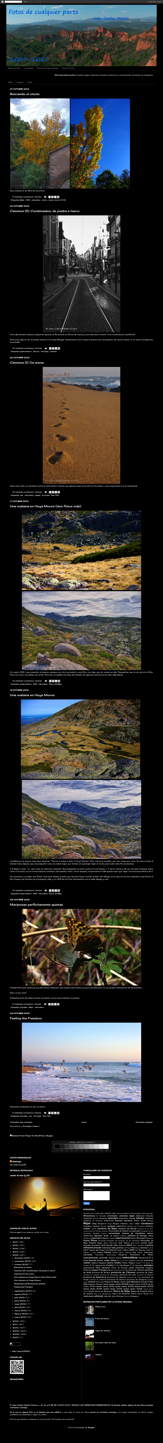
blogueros (103, 1224)
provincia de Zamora (117, 1279)
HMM (129, 1245)
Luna (148, 1250)
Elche (150, 1236)
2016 (16, 1245)
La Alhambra (143, 1248)
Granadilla (96, 1245)
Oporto (36, 351)
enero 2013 (20, 1317)
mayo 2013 (20, 1304)
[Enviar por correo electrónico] (49, 197)
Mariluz (141, 1252)
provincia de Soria (134, 1277)
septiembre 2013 (23, 1291)
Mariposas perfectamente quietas (36, 904)
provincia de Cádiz (145, 1272)
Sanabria (145, 1282)
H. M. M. (53, 1405)
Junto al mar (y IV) (20, 1175)
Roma (117, 1282)
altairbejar (16, 1161)
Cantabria (88, 1226)
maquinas (129, 1252)
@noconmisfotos (123, 1213)
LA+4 (151, 1248)
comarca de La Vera (145, 1229)
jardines (120, 1248)
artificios (87, 1221)
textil (151, 1294)
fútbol (106, 1243)
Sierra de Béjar (55, 684)
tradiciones (88, 1296)
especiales (96, 1238)
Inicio (84, 1122)
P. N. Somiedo (137, 1265)
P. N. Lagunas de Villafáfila (102, 1265)
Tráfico (98, 1355)
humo (135, 1245)
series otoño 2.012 (125, 1286)
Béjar (22, 200)
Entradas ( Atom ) (31, 1126)
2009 (16, 1331)
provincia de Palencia (145, 1275)
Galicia (127, 1243)
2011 (15, 1324)
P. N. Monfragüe (122, 1265)
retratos (92, 1282)
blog (95, 1223)
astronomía (109, 1221)
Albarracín (141, 1216)
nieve (113, 1260)
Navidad (93, 1260)
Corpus (97, 1233)
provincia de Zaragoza (137, 1279)
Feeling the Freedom (26, 1018)
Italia (113, 1248)
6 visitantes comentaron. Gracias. (27, 1113)
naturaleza (36, 200)
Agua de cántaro (102, 1331)
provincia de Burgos (101, 1272)
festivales (149, 1238)
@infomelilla (100, 1213)
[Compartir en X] (55, 197)
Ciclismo (149, 1226)
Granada (87, 1245)
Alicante (149, 1216)
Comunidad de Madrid (119, 1231)
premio (110, 1270)
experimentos (26, 351)
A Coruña (102, 1216)
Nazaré (100, 1260)
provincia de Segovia (117, 1277)
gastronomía (136, 1243)
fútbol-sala (113, 1243)
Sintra (134, 1294)
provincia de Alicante (135, 1270)
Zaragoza (134, 1296)
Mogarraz (124, 1255)
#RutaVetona (90, 1216)
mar (22, 495)
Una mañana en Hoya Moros (32, 695)
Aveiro (137, 1221)
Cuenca (104, 1233)
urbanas (53, 351)
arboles (132, 1218)
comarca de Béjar (107, 1228)
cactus (132, 1224)
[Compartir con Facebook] (58, 197)
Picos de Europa (120, 1268)
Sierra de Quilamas (121, 1294)
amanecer (103, 1218)
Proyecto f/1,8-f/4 (68, 68)
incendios (141, 1245)
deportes (99, 1236)
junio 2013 (20, 1301)
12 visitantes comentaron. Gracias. (27, 348)
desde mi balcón (112, 1236)
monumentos (91, 1257)
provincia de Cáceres (124, 1272)
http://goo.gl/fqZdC (21, 1351)
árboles (140, 1218)
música (119, 1258)
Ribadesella (100, 1282)
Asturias (119, 1220)
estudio (112, 1238)
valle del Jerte (110, 1296)
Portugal (45, 351)
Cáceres (125, 1224)
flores (94, 1240)
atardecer (129, 1220)
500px (10, 82)
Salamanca (135, 1282)
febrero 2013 (21, 1314)
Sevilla (91, 1291)
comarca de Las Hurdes (92, 1231)
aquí (19, 1232)
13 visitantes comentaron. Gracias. (27, 492)
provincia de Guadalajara (110, 1275)
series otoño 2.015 (113, 1289)
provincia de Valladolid (98, 1279)
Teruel (146, 1294)
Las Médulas (111, 1250)
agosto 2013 (21, 1294)
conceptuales (135, 1231)
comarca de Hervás (127, 1229)
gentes (144, 1243)
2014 (16, 1252)
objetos (95, 1263)
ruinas (123, 1282)
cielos (87, 1228)
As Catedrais (98, 1221)
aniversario (124, 1218)
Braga (110, 1224)
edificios (132, 1236)
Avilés (144, 1221)
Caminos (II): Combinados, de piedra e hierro (45, 211)
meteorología (113, 1255)
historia (122, 1245)
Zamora (127, 1296)
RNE (112, 1282)
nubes (87, 1262)
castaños (111, 1226)
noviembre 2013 (23, 1261)
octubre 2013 (21, 1264)
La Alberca (133, 1248)
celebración (121, 1226)
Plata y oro (100, 1307)
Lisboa (125, 1250)
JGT (126, 1248)
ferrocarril (141, 1238)
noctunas (140, 1260)
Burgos (117, 1224)
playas (38, 495)
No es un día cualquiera (126, 1260)
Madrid (108, 1252)
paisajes (148, 1265)
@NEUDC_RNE (111, 1213)
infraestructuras (92, 1247)
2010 (16, 1328)
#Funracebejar (148, 1213)
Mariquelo (148, 1252)
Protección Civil (120, 1270)
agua (132, 1215)
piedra (132, 1268)
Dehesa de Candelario (134, 1233)
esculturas (87, 1238)
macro (100, 1252)
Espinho (105, 1238)
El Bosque (142, 1236)
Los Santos (140, 1250)
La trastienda (28, 68)
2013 (16, 1255)
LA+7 (86, 1250)
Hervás (109, 1245)
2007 (16, 1337)
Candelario (147, 1223)
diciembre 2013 (22, 1258)
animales (24, 1007)
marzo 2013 (21, 1310)
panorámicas (89, 1268)
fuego (100, 1243)
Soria (140, 1294)
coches (94, 1229)
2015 (16, 1248)
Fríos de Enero (102, 1319)
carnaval (96, 1226)
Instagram (20, 82)
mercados (89, 1255)
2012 (16, 1321)
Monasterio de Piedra (141, 1255)
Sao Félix (55, 495)
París (99, 1268)
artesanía (149, 1218)
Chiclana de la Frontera (136, 1226)
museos (112, 1258)
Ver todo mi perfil (18, 1165)
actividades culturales (118, 1216)
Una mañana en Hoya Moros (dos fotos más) (45, 506)
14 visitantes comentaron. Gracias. (27, 890)
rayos (85, 1282)
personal (106, 1268)
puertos (150, 1279)
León (119, 1250)
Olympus (103, 1263)
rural (128, 1282)
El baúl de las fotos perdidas (47, 68)
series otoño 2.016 (134, 1289)
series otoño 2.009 (138, 1284)
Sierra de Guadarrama (103, 1294)
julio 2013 (20, 1297)
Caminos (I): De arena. (27, 362)
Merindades (101, 1255)
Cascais (103, 1226)
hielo (116, 1245)
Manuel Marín (119, 1252)
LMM (132, 1250)
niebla (107, 1260)
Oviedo (139, 1263)
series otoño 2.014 (93, 1289)
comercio (105, 1231)
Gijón (150, 1243)
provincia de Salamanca (95, 1277)
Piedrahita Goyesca (144, 1268)
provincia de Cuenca (91, 1275)
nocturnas (148, 1260)
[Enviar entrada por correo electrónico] (45, 197)
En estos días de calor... (106, 1343)
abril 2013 (20, 1307)
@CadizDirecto (89, 1213)
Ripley (107, 1282)
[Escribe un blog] (52, 197)
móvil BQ (103, 1258)
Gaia (121, 1243)
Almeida (96, 1218)
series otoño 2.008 (119, 1284)
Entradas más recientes (21, 1122)
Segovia (92, 1284)
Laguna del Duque (97, 1250)
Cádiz (138, 1224)
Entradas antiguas (144, 1122)
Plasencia (87, 1270)
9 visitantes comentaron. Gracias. (27, 197)
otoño (45, 200)
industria (149, 1245)
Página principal (14, 68)
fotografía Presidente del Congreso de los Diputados (119, 1240)
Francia (93, 1243)
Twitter (29, 82)
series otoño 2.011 (105, 1286)
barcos (150, 1221)
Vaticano (120, 1296)
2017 (15, 1242)
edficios (124, 1236)
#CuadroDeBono (136, 1213)
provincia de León (128, 1275)
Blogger (91, 1427)
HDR (28, 200)
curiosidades (115, 1233)
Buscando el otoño (25, 94)
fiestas (87, 1240)
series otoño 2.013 (57, 200)
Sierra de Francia (139, 1291)
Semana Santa (102, 1284)
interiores (106, 1248)
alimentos (88, 1218)
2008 (16, 1334)
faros (134, 1238)
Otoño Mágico (129, 1263)
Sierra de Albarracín (104, 1291)
